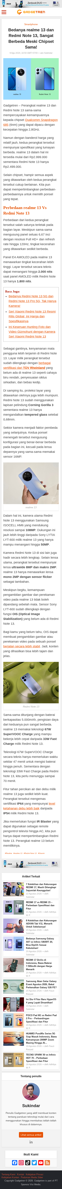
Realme (9, 853)
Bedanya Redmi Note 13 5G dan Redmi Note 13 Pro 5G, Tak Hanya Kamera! (32, 301)
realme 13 (18, 853)
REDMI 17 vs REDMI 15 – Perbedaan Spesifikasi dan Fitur (40, 905)
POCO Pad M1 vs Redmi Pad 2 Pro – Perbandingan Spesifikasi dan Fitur (41, 1018)
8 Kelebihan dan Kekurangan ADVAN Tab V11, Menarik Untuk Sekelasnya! (41, 923)
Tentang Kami (8, 1174)
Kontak (20, 1174)
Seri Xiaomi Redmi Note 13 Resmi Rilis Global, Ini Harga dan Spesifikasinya (32, 316)
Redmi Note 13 (31, 853)
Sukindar (48, 53)
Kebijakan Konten (10, 1177)
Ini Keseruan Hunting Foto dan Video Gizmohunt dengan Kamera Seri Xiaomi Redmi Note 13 (32, 331)
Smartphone (31, 24)
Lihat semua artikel (31, 1134)
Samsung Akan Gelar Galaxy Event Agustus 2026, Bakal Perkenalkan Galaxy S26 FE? (41, 984)
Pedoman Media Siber (32, 1177)
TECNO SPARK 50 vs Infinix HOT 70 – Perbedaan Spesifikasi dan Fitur (41, 1057)
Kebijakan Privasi (34, 1174)
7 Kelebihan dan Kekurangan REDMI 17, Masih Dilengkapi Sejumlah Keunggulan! (41, 887)
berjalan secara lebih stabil (21, 646)
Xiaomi (41, 853)
